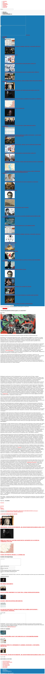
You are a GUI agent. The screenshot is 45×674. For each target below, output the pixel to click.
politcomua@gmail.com (11, 626)
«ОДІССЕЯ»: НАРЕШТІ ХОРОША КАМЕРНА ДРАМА (15, 269)
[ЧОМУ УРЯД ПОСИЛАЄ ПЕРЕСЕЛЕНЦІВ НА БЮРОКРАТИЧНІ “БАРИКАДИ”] (10, 62)
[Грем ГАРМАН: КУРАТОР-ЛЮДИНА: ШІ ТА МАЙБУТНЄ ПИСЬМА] (10, 285)
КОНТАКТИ (5, 13)
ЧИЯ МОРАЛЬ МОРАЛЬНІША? (11, 190)
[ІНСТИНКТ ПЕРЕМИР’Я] (10, 115)
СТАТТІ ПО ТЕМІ (4, 513)
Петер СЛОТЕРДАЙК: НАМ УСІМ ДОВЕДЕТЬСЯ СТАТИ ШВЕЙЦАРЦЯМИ (20, 225)
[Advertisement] (5, 369)
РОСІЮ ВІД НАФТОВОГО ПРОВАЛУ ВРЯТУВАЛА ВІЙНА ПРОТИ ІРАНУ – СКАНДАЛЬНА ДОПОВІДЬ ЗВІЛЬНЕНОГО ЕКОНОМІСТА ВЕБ (23, 135)
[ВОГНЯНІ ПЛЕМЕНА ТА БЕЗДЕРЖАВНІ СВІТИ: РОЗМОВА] (10, 206)
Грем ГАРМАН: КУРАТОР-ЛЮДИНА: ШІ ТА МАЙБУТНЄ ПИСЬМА (18, 286)
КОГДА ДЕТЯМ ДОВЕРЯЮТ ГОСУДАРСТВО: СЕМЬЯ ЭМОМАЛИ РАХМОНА (20, 125)
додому (2, 306)
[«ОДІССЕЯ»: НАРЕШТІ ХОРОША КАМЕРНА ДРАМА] (10, 268)
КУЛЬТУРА (5, 7)
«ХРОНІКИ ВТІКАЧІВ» (9, 198)
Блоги (5, 667)
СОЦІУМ (4, 5)
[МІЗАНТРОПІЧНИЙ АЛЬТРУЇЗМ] (10, 250)
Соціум (5, 666)
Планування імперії (10, 350)
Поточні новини (7, 662)
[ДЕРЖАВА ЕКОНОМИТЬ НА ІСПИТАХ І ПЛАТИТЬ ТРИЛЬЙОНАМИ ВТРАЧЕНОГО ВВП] (10, 215)
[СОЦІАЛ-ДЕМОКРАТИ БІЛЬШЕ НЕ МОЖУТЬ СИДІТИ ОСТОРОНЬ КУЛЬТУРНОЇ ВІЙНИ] (10, 258)
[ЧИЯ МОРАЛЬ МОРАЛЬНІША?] (10, 189)
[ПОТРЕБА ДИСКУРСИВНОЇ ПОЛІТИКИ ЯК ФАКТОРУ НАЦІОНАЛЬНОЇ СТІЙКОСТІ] (10, 71)
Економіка (6, 664)
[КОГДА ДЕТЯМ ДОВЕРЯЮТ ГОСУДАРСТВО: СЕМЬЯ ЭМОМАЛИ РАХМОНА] (10, 124)
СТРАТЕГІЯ (5, 6)
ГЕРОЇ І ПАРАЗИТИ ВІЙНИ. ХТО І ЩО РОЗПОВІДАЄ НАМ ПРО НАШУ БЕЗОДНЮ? (21, 295)
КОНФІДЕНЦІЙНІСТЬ (7, 14)
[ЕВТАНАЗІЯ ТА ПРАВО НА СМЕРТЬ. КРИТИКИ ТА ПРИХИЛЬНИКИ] (10, 302)
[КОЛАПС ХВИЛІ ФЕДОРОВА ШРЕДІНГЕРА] (3, 598)
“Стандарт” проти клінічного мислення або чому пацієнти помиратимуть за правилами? (21, 181)
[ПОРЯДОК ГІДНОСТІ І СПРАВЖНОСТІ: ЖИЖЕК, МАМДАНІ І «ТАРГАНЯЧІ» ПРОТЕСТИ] (10, 45)
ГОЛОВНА (5, 1)
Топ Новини (6, 665)
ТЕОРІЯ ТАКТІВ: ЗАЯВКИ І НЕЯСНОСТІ (14, 511)
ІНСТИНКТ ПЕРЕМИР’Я (10, 116)
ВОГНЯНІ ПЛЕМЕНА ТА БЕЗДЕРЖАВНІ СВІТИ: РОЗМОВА (17, 207)
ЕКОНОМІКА (5, 4)
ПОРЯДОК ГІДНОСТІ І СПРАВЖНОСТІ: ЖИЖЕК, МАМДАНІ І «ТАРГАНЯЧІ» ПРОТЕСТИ (22, 46)
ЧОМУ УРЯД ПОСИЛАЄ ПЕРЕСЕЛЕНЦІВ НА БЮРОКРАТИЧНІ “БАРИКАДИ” (20, 63)
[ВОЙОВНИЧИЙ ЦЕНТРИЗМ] (10, 241)
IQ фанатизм (5, 393)
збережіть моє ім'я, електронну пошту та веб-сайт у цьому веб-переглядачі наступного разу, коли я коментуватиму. (23, 574)
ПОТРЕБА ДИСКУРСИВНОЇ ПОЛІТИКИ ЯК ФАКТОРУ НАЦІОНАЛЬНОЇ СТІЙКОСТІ (22, 72)
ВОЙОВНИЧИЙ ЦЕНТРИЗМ (10, 242)
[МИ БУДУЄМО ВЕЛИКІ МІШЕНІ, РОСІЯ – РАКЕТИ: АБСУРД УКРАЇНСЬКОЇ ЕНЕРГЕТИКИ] (10, 143)
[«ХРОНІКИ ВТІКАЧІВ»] (10, 197)
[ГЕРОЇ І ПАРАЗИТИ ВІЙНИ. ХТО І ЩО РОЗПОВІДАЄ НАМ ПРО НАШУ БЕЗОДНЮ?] (10, 294)
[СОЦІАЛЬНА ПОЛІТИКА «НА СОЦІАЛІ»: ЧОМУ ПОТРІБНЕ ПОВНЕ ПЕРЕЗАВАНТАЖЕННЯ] (10, 79)
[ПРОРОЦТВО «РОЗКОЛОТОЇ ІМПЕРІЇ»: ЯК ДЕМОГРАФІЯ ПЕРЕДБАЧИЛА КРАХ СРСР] (10, 89)
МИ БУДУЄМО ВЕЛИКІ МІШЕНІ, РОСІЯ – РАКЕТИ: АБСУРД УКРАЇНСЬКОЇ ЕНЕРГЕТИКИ (23, 144)
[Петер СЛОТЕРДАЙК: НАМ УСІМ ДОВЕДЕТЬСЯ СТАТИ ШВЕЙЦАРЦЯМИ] (10, 224)
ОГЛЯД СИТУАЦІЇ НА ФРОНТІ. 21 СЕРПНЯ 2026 (14, 108)
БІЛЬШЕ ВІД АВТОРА (12, 513)
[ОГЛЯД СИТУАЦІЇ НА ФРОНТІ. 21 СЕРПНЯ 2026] (10, 107)
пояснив (19, 447)
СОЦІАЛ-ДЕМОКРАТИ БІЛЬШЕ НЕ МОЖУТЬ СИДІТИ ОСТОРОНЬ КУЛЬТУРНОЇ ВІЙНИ (22, 259)
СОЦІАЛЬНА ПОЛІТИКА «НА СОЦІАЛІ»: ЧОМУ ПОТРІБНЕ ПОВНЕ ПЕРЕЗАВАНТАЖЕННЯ (23, 80)
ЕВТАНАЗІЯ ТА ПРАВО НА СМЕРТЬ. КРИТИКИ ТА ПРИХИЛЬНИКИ (19, 303)
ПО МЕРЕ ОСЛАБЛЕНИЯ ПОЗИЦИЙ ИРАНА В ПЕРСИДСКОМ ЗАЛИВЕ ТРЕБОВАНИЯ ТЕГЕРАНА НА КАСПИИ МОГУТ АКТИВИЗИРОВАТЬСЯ (22, 172)
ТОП (3, 2)
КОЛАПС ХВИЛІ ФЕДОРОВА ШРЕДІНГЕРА (11, 600)
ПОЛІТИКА (5, 3)
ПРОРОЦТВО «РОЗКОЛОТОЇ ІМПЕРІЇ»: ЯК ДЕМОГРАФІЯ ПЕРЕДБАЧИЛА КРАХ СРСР (22, 90)
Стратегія (6, 663)
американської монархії (32, 462)
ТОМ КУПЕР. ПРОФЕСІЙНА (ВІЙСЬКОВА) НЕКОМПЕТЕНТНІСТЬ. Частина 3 (22, 510)
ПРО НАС (5, 12)
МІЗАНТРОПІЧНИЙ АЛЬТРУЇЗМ (11, 251)
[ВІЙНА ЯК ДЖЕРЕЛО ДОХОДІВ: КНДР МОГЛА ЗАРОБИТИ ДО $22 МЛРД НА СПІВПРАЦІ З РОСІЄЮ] (10, 97)
